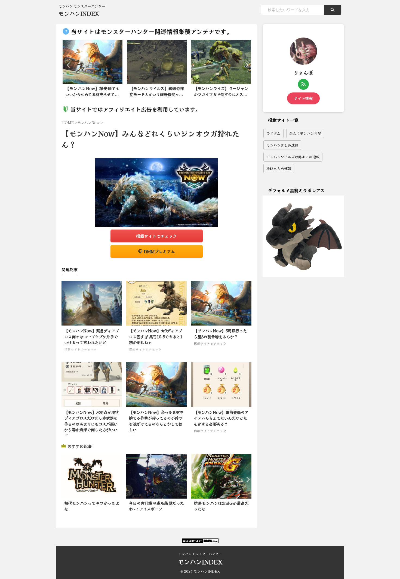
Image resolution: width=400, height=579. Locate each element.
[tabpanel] (92, 70)
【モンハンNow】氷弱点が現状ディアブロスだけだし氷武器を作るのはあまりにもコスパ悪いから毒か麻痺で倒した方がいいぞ (91, 423)
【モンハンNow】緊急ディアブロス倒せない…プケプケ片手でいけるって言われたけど (91, 336)
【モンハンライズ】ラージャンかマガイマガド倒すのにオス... (221, 91)
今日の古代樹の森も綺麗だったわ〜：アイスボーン (156, 506)
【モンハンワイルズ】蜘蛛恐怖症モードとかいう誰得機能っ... (157, 91)
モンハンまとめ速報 (282, 145)
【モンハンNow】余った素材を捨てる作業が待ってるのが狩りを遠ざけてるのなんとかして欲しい (156, 421)
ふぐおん (273, 133)
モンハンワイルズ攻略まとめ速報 (292, 156)
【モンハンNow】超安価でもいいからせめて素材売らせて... (92, 91)
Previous (68, 65)
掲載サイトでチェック (156, 236)
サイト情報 (303, 98)
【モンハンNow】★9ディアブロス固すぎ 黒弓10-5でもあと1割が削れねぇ (155, 336)
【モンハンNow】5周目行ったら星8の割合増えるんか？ (220, 333)
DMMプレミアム (159, 251)
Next (245, 65)
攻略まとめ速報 (278, 168)
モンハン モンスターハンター (200, 553)
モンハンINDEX (79, 13)
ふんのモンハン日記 (305, 133)
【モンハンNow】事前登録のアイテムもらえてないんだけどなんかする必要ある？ (221, 418)
